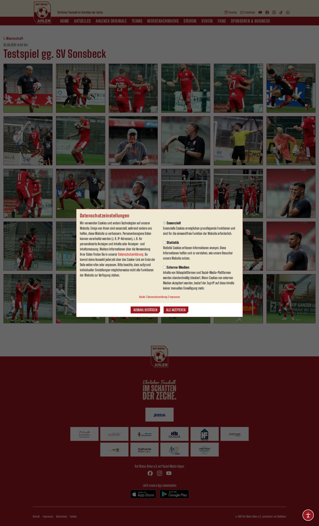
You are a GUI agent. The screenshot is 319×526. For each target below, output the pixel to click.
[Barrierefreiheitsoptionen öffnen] (308, 515)
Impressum (174, 297)
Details (142, 297)
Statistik (173, 242)
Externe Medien (178, 267)
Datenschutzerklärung (130, 254)
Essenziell (174, 223)
